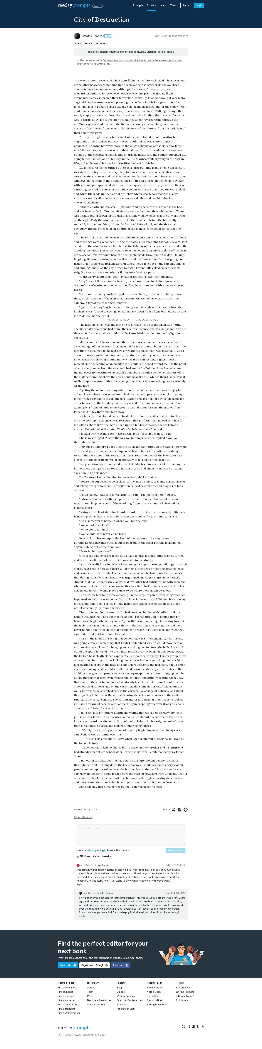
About (90, 987)
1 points (91, 893)
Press (90, 996)
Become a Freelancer (99, 1000)
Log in (199, 5)
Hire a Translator (67, 1008)
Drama (78, 43)
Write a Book (153, 991)
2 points (89, 865)
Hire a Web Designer (69, 1013)
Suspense (100, 43)
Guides (121, 991)
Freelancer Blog (126, 1008)
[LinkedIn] (193, 1026)
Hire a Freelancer (67, 987)
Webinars (122, 1004)
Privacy (77, 1035)
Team (90, 991)
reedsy (74, 5)
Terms (67, 1035)
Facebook (119, 965)
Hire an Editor (65, 991)
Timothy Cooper (105, 893)
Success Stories (96, 1004)
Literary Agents (185, 996)
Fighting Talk (102, 64)
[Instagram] (188, 1026)
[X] (183, 1026)
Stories (151, 5)
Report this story (83, 817)
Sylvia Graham (102, 865)
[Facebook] (198, 1026)
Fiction (88, 43)
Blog (119, 987)
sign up (92, 850)
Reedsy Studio (154, 987)
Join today (66, 965)
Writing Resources (156, 1004)
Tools (173, 5)
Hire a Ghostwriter (68, 1004)
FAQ (60, 1035)
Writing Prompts (185, 991)
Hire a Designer (66, 996)
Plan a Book (153, 996)
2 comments (179, 36)
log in (103, 850)
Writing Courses (126, 996)
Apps (96, 6)
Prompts (138, 5)
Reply (79, 884)
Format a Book (154, 1000)
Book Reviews (184, 987)
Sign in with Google (92, 965)
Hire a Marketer (66, 1000)
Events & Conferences (129, 1000)
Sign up (186, 5)
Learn (163, 5)
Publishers (182, 1000)
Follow (107, 36)
